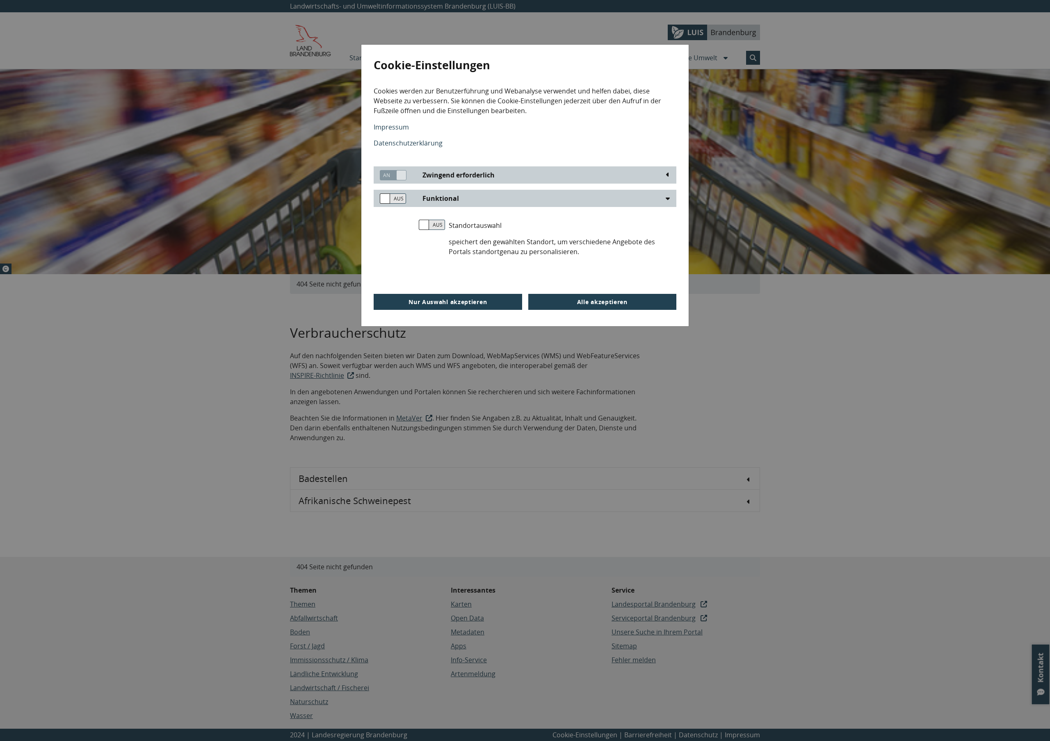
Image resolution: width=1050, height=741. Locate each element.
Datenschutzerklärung (408, 143)
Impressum (391, 127)
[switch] (390, 175)
